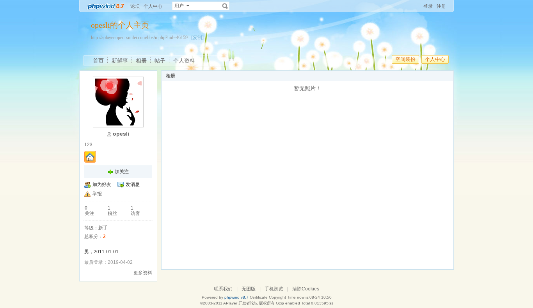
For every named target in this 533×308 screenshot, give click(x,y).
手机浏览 (274, 289)
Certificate (259, 297)
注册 (441, 6)
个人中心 (153, 6)
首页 (98, 60)
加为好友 (101, 184)
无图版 (249, 289)
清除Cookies (305, 289)
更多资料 (142, 273)
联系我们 (223, 289)
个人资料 (184, 60)
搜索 (225, 5)
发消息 (133, 184)
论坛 (135, 6)
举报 (97, 194)
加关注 (122, 171)
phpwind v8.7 (236, 297)
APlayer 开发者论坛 (240, 303)
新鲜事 (120, 60)
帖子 (160, 60)
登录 (428, 6)
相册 (141, 60)
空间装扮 (405, 59)
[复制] (197, 37)
